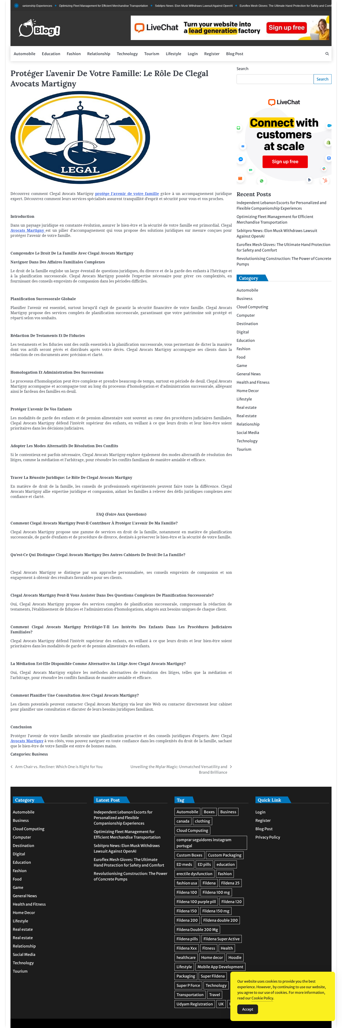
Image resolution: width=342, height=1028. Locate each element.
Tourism (151, 53)
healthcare (186, 957)
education (226, 864)
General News (249, 374)
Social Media (248, 432)
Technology (127, 53)
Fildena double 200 (220, 920)
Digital (243, 332)
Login (193, 53)
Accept (247, 1009)
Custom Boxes (189, 855)
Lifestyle (173, 53)
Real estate (247, 407)
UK (221, 1004)
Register (212, 53)
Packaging (186, 976)
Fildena (209, 883)
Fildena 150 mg (215, 911)
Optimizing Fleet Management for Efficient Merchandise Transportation (84, 5)
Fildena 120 (231, 901)
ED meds (184, 864)
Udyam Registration (195, 1004)
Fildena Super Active (222, 939)
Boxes (209, 812)
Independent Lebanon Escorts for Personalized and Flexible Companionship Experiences (123, 818)
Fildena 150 (187, 911)
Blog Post (234, 53)
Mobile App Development (220, 966)
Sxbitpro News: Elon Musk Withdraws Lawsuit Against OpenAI (174, 5)
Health (227, 948)
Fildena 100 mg (216, 892)
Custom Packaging (224, 855)
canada (183, 821)
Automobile (24, 53)
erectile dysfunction (194, 873)
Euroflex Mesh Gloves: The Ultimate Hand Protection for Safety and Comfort (267, 5)
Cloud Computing (252, 307)
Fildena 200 (187, 920)
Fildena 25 (230, 883)
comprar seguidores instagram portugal (204, 842)
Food (241, 357)
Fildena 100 (187, 892)
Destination (247, 323)
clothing (202, 821)
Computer (246, 315)
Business (40, 754)
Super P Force (188, 985)
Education (51, 53)
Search (242, 68)
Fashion (74, 53)
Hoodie (234, 957)
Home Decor (248, 390)
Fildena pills (187, 939)
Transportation (190, 994)
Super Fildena (213, 976)
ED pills (204, 864)
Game (242, 365)
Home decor (212, 957)
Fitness (208, 948)
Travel (214, 994)
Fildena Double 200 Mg (197, 929)
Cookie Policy (262, 998)
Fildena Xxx (187, 948)
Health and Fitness (253, 382)
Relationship (98, 53)
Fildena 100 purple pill (196, 901)
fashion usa (187, 883)
